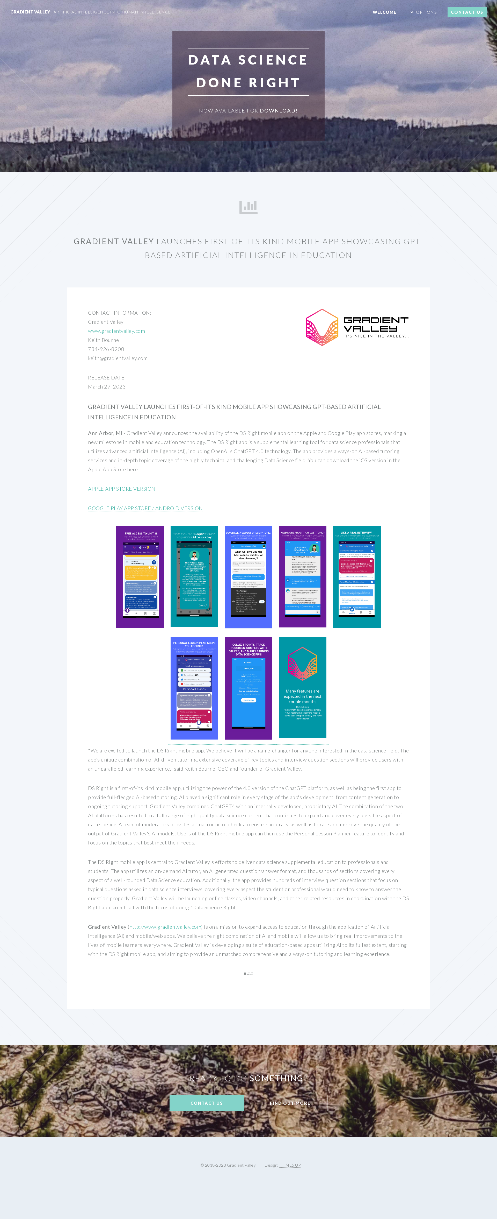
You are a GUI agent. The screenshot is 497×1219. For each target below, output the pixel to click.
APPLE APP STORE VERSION (122, 488)
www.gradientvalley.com (116, 331)
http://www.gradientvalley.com (165, 927)
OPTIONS (426, 12)
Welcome (384, 12)
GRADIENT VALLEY (90, 11)
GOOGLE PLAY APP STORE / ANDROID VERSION (145, 508)
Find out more (290, 1103)
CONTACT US (467, 12)
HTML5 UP (290, 1164)
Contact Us (207, 1103)
